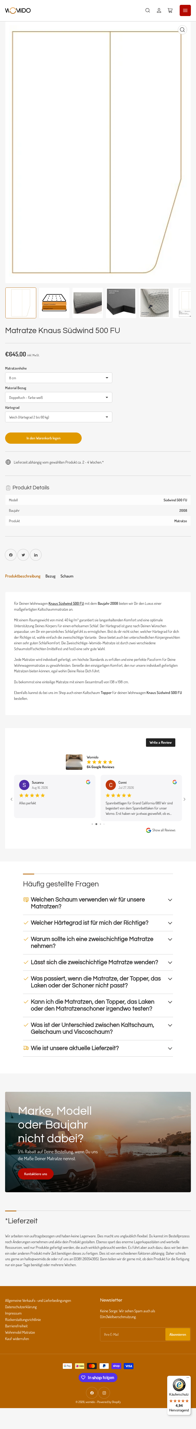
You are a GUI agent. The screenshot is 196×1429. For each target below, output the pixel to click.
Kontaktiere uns (35, 1174)
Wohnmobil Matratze (20, 1332)
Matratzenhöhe (16, 368)
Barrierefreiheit (16, 1325)
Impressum (13, 1313)
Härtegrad (12, 407)
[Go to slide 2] (96, 824)
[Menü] (188, 1379)
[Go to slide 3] (100, 824)
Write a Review (161, 742)
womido (90, 1402)
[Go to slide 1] (92, 824)
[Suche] (147, 10)
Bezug (50, 576)
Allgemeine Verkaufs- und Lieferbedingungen (38, 1300)
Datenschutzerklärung (21, 1306)
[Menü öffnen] (185, 10)
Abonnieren (177, 1334)
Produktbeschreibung (22, 576)
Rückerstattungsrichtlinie (23, 1319)
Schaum (67, 576)
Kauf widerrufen (17, 1338)
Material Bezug (15, 388)
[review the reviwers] (88, 783)
